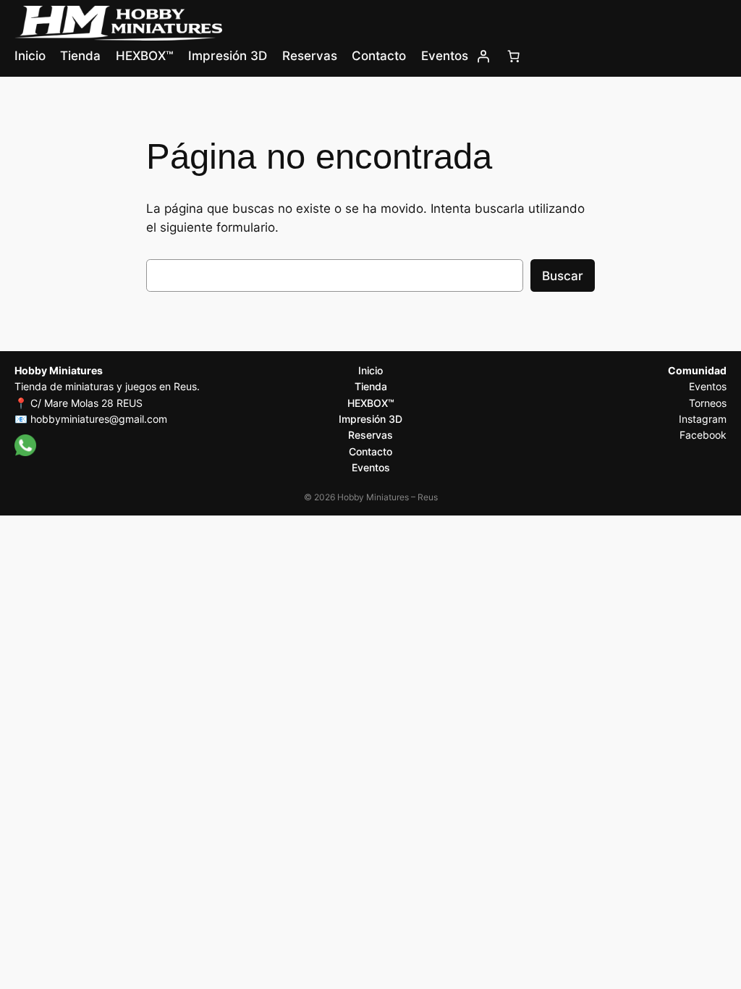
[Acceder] (483, 56)
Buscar (562, 276)
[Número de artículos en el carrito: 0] (514, 56)
